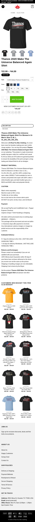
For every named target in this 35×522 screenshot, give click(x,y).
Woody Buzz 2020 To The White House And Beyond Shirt (26, 333)
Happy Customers (7, 453)
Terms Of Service (6, 485)
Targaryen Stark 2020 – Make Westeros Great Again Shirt (9, 415)
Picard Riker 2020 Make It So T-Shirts (26, 414)
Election (20, 13)
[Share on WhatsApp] (3, 112)
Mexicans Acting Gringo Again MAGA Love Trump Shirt (9, 333)
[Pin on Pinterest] (15, 112)
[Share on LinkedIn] (19, 112)
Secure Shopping (6, 481)
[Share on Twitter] (9, 112)
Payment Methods (7, 474)
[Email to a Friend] (12, 112)
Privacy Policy (5, 488)
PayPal (10, 208)
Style (2, 79)
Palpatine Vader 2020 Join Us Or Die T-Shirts (26, 306)
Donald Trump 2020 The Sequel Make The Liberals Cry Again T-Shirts (9, 361)
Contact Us (4, 460)
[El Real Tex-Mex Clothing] (17, 6)
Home (13, 13)
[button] (3, 6)
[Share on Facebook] (6, 112)
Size (2, 90)
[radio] (8, 84)
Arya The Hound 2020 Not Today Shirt (26, 388)
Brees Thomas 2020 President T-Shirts (9, 388)
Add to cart (17, 99)
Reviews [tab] (5, 129)
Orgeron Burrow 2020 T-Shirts (9, 306)
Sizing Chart (5, 457)
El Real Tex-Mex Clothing (20, 519)
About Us (4, 450)
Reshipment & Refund (8, 478)
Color (2, 84)
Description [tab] (6, 125)
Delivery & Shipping (7, 471)
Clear (32, 77)
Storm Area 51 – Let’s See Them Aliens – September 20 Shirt (26, 360)
